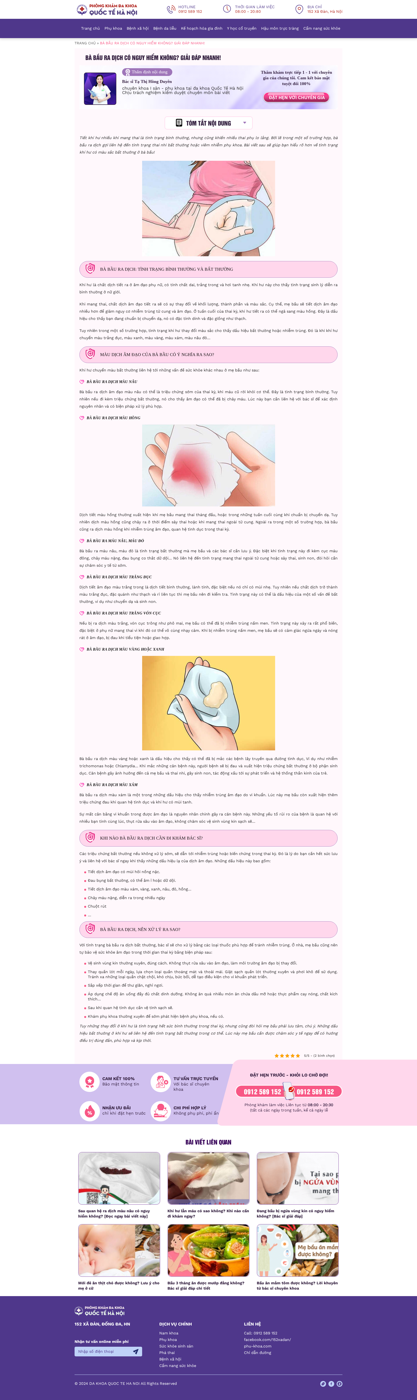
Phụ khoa (113, 28)
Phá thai (167, 1352)
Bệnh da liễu (164, 28)
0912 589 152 (262, 1091)
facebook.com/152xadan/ (267, 1339)
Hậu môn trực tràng (280, 28)
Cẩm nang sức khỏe (321, 28)
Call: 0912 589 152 (260, 1333)
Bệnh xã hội (138, 28)
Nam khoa (168, 1333)
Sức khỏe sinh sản (176, 1346)
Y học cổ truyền (242, 28)
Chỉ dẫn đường (257, 1352)
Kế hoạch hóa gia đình (201, 28)
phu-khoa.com (257, 1346)
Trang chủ (90, 28)
